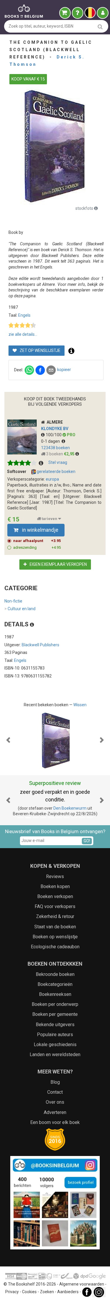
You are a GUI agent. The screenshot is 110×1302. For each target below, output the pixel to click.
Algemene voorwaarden (81, 1284)
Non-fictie (13, 601)
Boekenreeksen (55, 994)
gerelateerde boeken (55, 471)
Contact (55, 1092)
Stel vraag (57, 462)
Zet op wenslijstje (39, 350)
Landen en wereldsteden (55, 1054)
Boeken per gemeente (55, 1014)
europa (52, 479)
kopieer (64, 369)
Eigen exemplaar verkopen (58, 564)
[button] (8, 740)
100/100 (54, 434)
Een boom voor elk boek (55, 1122)
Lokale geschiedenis (55, 1044)
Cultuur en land (19, 608)
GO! (87, 840)
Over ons (55, 1102)
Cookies (29, 1292)
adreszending (37, 547)
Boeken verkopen (55, 896)
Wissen (80, 704)
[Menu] (103, 13)
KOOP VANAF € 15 (28, 79)
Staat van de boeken (55, 926)
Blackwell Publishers (40, 644)
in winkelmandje (39, 530)
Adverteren (55, 1112)
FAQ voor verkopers (55, 906)
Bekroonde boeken (55, 974)
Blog (55, 1082)
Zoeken (47, 1292)
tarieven (49, 518)
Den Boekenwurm (70, 808)
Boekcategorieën (55, 984)
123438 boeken (55, 447)
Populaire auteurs (55, 1034)
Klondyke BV (54, 428)
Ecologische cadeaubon (55, 946)
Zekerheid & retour (55, 916)
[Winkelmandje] (65, 13)
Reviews (55, 876)
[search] (100, 26)
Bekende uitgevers (55, 1024)
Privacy (12, 1292)
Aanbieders (68, 1292)
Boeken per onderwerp (55, 1004)
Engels (24, 315)
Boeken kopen (55, 886)
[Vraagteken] (77, 13)
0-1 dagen (51, 441)
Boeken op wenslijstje (55, 936)
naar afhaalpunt (37, 540)
